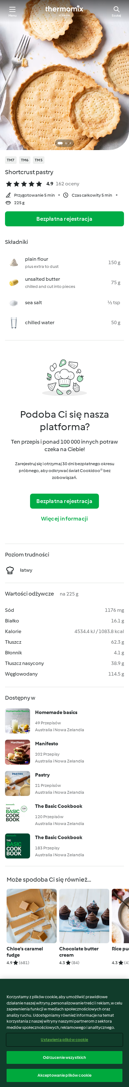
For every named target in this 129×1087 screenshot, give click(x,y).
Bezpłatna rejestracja (64, 218)
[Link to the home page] (64, 11)
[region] (64, 1033)
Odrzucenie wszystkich (64, 1057)
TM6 (25, 160)
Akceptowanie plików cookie (64, 1075)
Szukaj (116, 15)
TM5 (39, 160)
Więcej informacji (64, 518)
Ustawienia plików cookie (64, 1039)
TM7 (11, 160)
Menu (12, 15)
